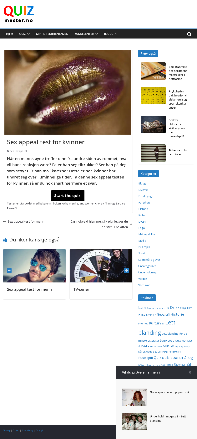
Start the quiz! (68, 195)
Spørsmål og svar (149, 259)
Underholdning (147, 272)
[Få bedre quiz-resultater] (153, 153)
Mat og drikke (146, 234)
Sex (12, 151)
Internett (143, 323)
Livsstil (142, 221)
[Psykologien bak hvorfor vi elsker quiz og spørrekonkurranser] (153, 100)
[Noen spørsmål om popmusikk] (134, 391)
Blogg (108, 34)
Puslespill (144, 247)
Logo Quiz (174, 340)
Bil (168, 308)
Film (189, 308)
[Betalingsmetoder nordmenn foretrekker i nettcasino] (153, 73)
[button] (28, 34)
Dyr (184, 308)
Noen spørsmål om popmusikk (169, 392)
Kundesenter (84, 34)
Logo (141, 228)
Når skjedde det (147, 351)
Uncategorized (147, 266)
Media (142, 240)
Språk (169, 365)
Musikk (168, 346)
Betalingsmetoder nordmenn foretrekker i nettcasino (178, 73)
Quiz (22, 34)
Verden (142, 279)
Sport (141, 253)
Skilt (163, 365)
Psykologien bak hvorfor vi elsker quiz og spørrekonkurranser (178, 99)
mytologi (179, 346)
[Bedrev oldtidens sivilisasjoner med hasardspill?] (153, 129)
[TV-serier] (92, 252)
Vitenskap (144, 285)
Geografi (163, 314)
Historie (143, 209)
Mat (183, 340)
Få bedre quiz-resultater (178, 152)
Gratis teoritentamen (52, 34)
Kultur (142, 215)
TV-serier (72, 289)
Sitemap (6, 430)
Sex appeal (21, 151)
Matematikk (156, 346)
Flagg (141, 314)
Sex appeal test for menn (26, 221)
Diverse (143, 190)
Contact (16, 430)
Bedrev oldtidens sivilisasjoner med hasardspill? (177, 128)
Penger (165, 351)
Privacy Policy (27, 430)
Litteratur (153, 340)
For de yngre (146, 196)
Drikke (176, 307)
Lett (162, 323)
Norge (187, 346)
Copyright (39, 430)
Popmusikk (175, 351)
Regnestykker (153, 365)
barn (142, 307)
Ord (160, 351)
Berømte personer (156, 308)
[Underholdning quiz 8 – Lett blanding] (134, 415)
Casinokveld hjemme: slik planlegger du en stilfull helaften (99, 224)
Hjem (9, 34)
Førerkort (144, 202)
